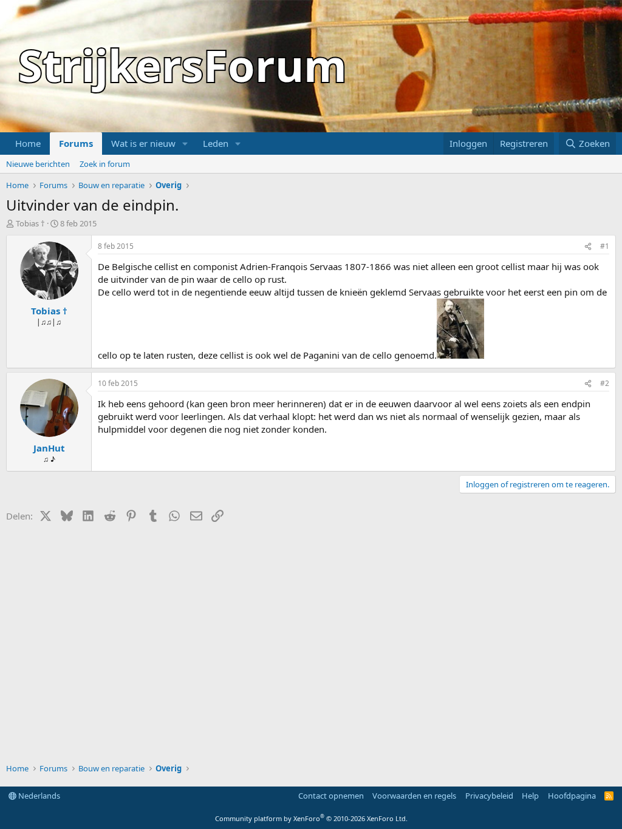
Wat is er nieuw (143, 143)
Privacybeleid (489, 795)
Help (530, 795)
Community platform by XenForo (311, 818)
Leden (215, 143)
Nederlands (38, 795)
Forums (76, 143)
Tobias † (30, 223)
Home (28, 143)
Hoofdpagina (572, 795)
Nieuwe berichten (38, 163)
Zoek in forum (105, 163)
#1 (604, 246)
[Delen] (588, 247)
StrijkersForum (182, 65)
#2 (604, 383)
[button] (185, 143)
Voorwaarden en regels (414, 795)
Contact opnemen (331, 795)
